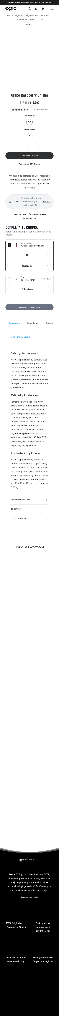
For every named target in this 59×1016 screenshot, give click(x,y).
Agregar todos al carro (29, 307)
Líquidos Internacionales (39, 15)
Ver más (46, 201)
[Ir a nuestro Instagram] (39, 975)
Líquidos (19, 15)
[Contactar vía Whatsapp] (19, 975)
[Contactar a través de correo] (10, 975)
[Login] (35, 8)
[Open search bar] (29, 8)
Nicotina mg (29, 130)
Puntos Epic (31, 218)
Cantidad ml (29, 116)
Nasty (29, 24)
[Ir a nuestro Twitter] (48, 975)
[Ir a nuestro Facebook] (29, 975)
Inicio (10, 15)
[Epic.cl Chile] (11, 8)
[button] (52, 8)
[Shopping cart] (42, 8)
